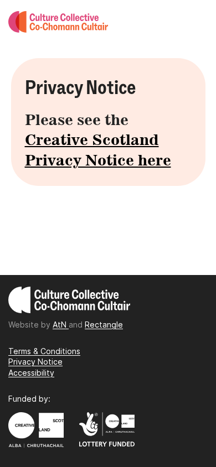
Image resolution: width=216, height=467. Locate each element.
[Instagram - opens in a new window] (97, 359)
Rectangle (104, 324)
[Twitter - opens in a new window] (102, 359)
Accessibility (31, 372)
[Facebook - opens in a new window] (100, 359)
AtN (61, 324)
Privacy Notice (35, 361)
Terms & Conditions (44, 351)
